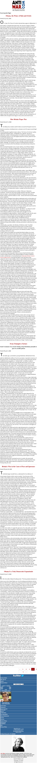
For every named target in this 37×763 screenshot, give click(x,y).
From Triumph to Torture (18, 344)
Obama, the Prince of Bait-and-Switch (18, 16)
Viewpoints (3, 707)
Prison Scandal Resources (4, 709)
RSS (1, 725)
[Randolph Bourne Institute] (18, 730)
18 (23, 672)
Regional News (4, 682)
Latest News (3, 705)
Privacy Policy (4, 726)
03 (29, 669)
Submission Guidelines (3, 723)
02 (26, 669)
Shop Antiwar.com (5, 715)
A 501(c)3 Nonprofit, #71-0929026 (8, 734)
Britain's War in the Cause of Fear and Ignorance (18, 466)
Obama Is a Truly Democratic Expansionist (18, 571)
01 (22, 669)
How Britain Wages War (18, 119)
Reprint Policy (4, 720)
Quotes (2, 717)
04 (33, 669)
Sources (2, 719)
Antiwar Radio (4, 677)
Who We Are (3, 679)
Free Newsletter (4, 714)
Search (2, 681)
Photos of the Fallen (3, 712)
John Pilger (3, 753)
